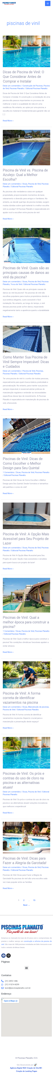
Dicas (25, 184)
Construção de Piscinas (33, 86)
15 (34, 900)
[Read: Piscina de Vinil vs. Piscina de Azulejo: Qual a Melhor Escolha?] (26, 147)
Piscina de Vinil (34, 184)
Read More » (8, 120)
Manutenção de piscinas (38, 707)
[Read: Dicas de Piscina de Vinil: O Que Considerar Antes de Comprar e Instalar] (26, 51)
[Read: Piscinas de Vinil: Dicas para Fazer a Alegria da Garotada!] (26, 837)
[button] (26, 968)
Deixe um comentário (12, 86)
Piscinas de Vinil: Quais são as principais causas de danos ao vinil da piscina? (26, 272)
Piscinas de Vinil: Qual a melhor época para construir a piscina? (26, 622)
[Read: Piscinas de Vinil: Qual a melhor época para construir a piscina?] (26, 595)
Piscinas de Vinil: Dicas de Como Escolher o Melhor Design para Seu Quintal (23, 463)
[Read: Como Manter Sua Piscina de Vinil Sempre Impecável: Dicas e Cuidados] (26, 339)
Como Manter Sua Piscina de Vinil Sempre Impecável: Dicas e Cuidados (26, 361)
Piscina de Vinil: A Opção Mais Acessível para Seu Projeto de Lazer (26, 538)
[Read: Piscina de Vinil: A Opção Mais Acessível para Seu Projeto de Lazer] (26, 516)
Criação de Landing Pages (26, 1071)
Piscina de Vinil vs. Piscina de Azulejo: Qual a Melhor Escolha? (25, 175)
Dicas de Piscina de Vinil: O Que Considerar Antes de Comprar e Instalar (23, 76)
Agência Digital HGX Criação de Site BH (26, 1068)
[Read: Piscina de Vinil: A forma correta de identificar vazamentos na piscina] (26, 675)
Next (26, 905)
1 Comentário (8, 472)
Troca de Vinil (16, 284)
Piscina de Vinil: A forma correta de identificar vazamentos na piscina (21, 698)
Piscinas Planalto (17, 88)
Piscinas (39, 371)
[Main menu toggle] (47, 3)
